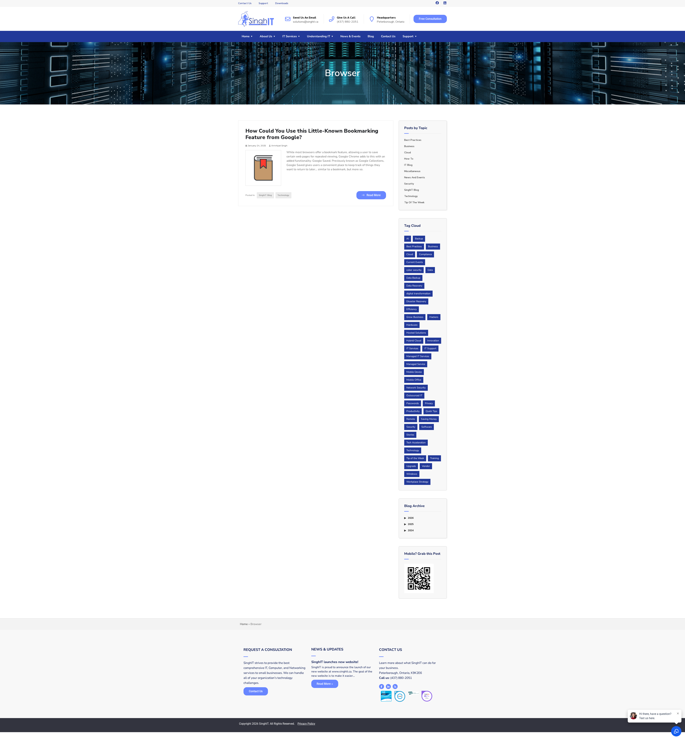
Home (246, 36)
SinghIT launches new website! (334, 662)
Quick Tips (431, 411)
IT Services (289, 36)
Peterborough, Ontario (390, 22)
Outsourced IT (414, 395)
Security (409, 183)
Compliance (425, 254)
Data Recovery (414, 285)
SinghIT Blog (265, 195)
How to (408, 158)
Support (263, 3)
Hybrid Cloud (413, 340)
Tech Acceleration (416, 442)
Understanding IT (318, 36)
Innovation (433, 340)
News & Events (350, 36)
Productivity (413, 411)
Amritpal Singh (279, 145)
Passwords (412, 403)
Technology (283, 195)
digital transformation (418, 293)
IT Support (430, 348)
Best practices (412, 140)
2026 (410, 518)
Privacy (429, 403)
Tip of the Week (414, 202)
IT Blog (408, 165)
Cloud (407, 152)
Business (409, 146)
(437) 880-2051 (347, 22)
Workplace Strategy (417, 481)
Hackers (433, 317)
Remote (410, 419)
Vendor (426, 466)
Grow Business (414, 317)
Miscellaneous (412, 171)
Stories (410, 434)
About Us (266, 36)
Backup (419, 238)
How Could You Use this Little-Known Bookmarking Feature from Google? (311, 134)
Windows (411, 474)
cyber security (414, 270)
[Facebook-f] (381, 686)
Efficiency (411, 309)
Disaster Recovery (416, 301)
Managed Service (415, 364)
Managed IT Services (417, 356)
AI (407, 238)
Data (430, 270)
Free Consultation (430, 19)
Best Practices (414, 246)
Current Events (414, 262)
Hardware (411, 325)
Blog (371, 36)
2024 (410, 530)
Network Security (416, 387)
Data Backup (413, 278)
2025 (410, 524)
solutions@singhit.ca (305, 22)
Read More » (325, 683)
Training (434, 458)
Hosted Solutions (416, 332)
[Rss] (395, 686)
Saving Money (429, 419)
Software (426, 427)
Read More (373, 195)
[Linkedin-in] (388, 686)
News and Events (414, 177)
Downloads (281, 3)
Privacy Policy (306, 723)
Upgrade (411, 466)
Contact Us (245, 3)
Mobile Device (414, 372)
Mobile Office (413, 379)
